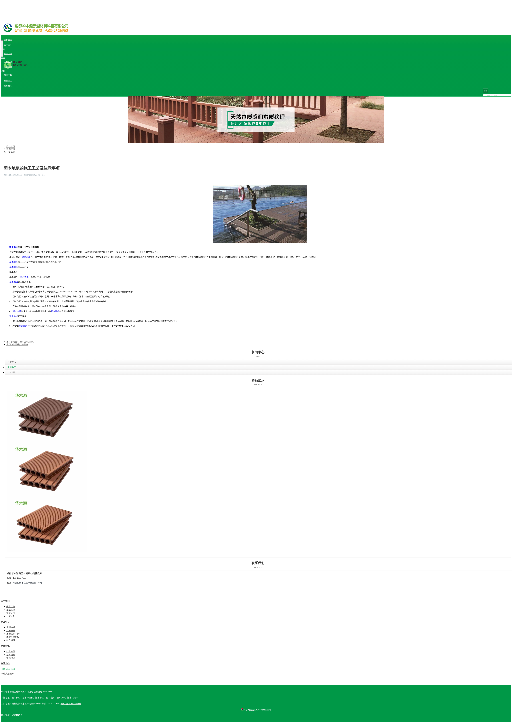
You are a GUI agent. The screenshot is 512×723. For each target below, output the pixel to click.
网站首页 (8, 40)
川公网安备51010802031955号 (257, 710)
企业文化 (19, 49)
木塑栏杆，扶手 (31, 57)
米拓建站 (16, 715)
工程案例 (8, 62)
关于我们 (8, 45)
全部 (3, 49)
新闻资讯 (8, 67)
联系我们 (8, 86)
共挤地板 (19, 57)
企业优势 (10, 49)
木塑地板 (10, 57)
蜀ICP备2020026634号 (71, 703)
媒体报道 (28, 71)
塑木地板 (13, 247)
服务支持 (8, 75)
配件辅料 (57, 57)
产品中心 (8, 54)
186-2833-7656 (20, 64)
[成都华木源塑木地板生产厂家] (256, 30)
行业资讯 (10, 71)
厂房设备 (37, 49)
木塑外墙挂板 (45, 57)
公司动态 (19, 71)
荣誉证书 (28, 49)
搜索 (485, 91)
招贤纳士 (8, 80)
